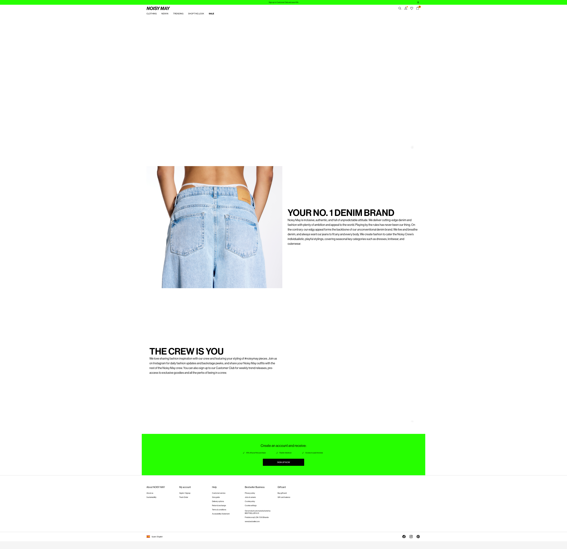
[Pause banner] (418, 2)
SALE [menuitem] (211, 13)
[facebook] (404, 536)
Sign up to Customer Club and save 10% (283, 2)
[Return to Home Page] (158, 8)
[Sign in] (406, 8)
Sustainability (151, 497)
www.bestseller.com (252, 521)
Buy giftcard (282, 493)
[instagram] (411, 536)
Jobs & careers (250, 497)
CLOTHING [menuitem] (151, 13)
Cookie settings (251, 506)
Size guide (216, 497)
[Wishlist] (412, 8)
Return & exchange (219, 506)
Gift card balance (284, 497)
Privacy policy (250, 493)
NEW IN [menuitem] (164, 13)
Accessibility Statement (221, 514)
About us (149, 493)
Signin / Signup (184, 493)
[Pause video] (412, 147)
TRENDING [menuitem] (178, 13)
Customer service (218, 493)
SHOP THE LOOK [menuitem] (196, 13)
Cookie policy (250, 501)
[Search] (400, 8)
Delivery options (218, 501)
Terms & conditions (219, 510)
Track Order (183, 497)
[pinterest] (418, 536)
